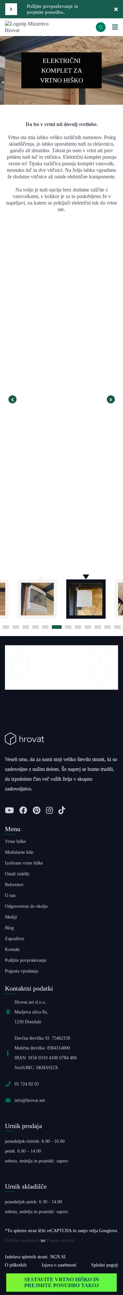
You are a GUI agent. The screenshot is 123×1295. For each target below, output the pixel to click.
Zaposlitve (14, 938)
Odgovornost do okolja (26, 906)
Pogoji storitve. (61, 1240)
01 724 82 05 (26, 1084)
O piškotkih (16, 1265)
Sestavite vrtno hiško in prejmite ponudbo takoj (61, 1282)
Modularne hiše (19, 852)
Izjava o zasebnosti (59, 1265)
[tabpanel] (86, 596)
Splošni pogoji (104, 1265)
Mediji (11, 917)
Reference (14, 884)
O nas (10, 895)
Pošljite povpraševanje (25, 960)
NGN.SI (58, 1256)
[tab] (6, 627)
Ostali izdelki (17, 873)
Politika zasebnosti (22, 1240)
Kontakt (12, 949)
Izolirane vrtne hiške (24, 863)
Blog (9, 927)
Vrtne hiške (15, 841)
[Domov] (33, 26)
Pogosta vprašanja (21, 971)
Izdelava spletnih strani (26, 1256)
